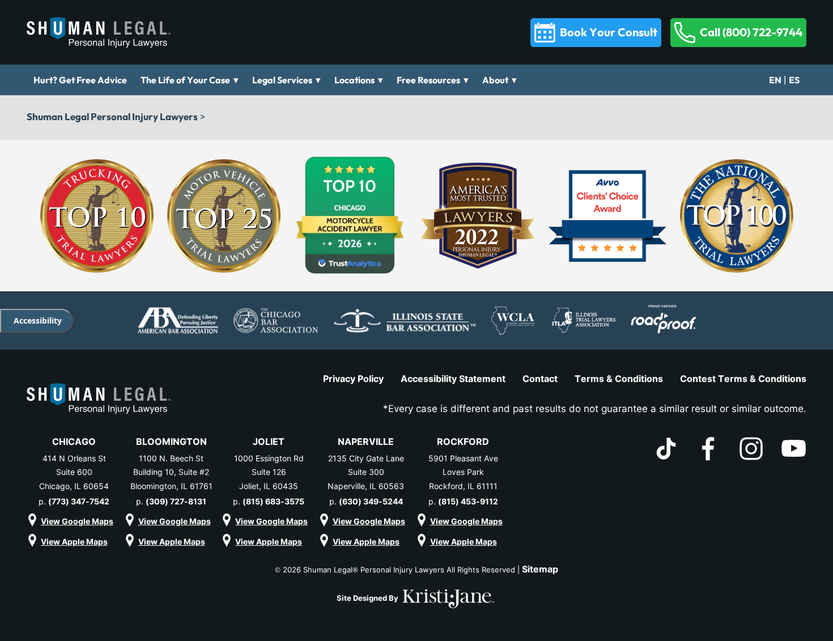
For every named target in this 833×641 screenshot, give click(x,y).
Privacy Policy (353, 378)
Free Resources (428, 80)
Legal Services (282, 80)
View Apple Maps (74, 541)
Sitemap (540, 569)
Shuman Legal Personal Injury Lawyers (112, 116)
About (495, 80)
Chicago (74, 441)
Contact (540, 378)
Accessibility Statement (453, 378)
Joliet (268, 441)
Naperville (366, 441)
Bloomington (171, 441)
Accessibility (38, 320)
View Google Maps (77, 521)
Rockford (463, 441)
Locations (354, 80)
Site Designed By (368, 597)
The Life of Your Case (185, 80)
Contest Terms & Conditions (743, 378)
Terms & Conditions (619, 378)
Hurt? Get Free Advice (80, 80)
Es (794, 80)
